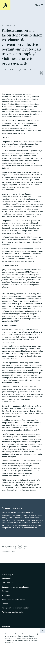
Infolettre (6, 627)
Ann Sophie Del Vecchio (10, 70)
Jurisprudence (7, 22)
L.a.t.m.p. (11, 272)
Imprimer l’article (8, 551)
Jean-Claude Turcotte (28, 70)
